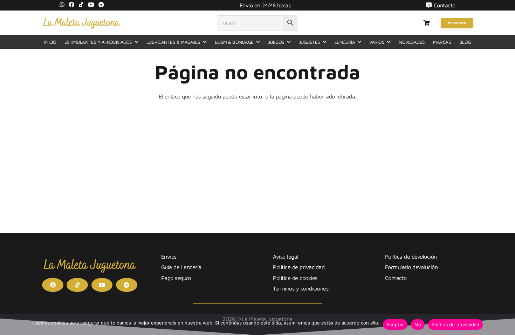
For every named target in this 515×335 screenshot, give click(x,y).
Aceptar (395, 324)
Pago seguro (176, 278)
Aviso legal (285, 256)
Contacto (396, 278)
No (417, 324)
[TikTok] (81, 4)
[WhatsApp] (62, 4)
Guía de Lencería (181, 267)
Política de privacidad (298, 267)
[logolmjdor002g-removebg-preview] (81, 22)
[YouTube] (91, 4)
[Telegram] (101, 4)
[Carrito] (426, 23)
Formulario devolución (411, 267)
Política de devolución (411, 256)
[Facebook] (71, 4)
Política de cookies (295, 278)
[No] (506, 324)
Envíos (169, 256)
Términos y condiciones (300, 288)
